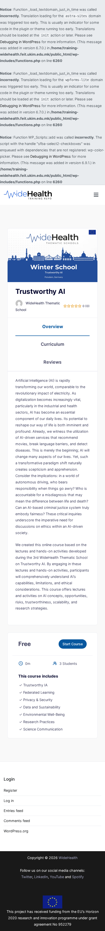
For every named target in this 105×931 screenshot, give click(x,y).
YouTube (57, 877)
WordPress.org (16, 831)
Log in (9, 801)
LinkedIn (41, 877)
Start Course (73, 644)
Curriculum (52, 344)
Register (10, 790)
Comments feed (17, 821)
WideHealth (68, 858)
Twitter (26, 877)
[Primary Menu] (96, 195)
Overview (52, 326)
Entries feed (13, 811)
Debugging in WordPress (20, 42)
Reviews (52, 362)
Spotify (78, 877)
